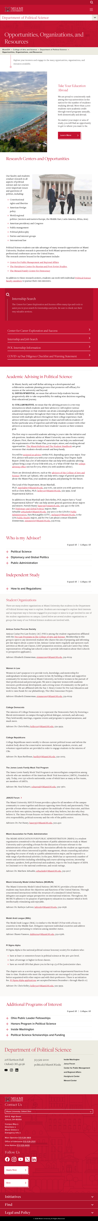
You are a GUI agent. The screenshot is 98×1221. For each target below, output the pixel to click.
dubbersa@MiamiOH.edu (42, 934)
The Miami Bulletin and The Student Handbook (49, 446)
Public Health (23, 517)
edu (60, 696)
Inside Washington (71, 1059)
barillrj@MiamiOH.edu (44, 756)
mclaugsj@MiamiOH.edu (63, 514)
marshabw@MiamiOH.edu (30, 487)
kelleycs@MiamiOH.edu (48, 490)
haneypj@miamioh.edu (49, 505)
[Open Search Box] (91, 2)
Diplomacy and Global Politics (29, 508)
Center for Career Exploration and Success (32, 330)
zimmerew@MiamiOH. (48, 696)
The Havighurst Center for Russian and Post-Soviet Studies (39, 266)
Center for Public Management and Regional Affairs (34, 262)
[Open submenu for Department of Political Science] (95, 18)
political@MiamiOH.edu (47, 1064)
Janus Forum (69, 1064)
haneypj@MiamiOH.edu (40, 822)
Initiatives (13, 1196)
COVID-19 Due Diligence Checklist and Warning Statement (42, 356)
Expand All (72, 544)
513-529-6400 (23, 1145)
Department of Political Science (25, 17)
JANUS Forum (13, 797)
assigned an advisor (32, 454)
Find (8, 1204)
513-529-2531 (29, 1141)
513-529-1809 (24, 1137)
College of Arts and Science (25, 50)
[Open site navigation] (91, 9)
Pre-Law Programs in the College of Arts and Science (40, 636)
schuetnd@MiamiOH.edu (43, 786)
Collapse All (85, 544)
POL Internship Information (24, 348)
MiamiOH (6, 50)
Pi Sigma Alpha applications (23, 980)
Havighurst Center (72, 1076)
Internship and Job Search (23, 339)
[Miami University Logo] (14, 9)
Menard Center (70, 1080)
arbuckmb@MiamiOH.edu (48, 870)
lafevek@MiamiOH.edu (46, 907)
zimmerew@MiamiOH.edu (37, 520)
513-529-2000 (41, 1059)
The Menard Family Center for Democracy (30, 270)
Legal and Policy (17, 1212)
